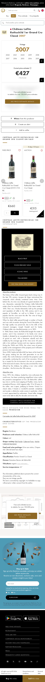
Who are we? (10, 635)
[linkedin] (31, 661)
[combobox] (7, 213)
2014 (30, 58)
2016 (15, 58)
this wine (11, 678)
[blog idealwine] (37, 661)
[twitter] (13, 661)
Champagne (34, 5)
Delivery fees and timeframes (17, 643)
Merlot (37, 441)
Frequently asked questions (17, 655)
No (14, 592)
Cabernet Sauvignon (10, 444)
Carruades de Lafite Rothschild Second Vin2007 (19, 416)
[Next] (42, 181)
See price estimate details (22, 101)
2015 (22, 58)
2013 (37, 58)
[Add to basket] (15, 213)
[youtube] (25, 661)
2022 (8, 55)
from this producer (24, 118)
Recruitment (10, 631)
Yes (9, 592)
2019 (30, 55)
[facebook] (7, 661)
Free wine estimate (13, 627)
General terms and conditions (28, 672)
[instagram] (19, 661)
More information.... (23, 464)
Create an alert (24, 124)
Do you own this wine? (23, 284)
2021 (15, 55)
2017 (7, 58)
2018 (37, 55)
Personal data (40, 672)
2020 (22, 55)
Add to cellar (24, 130)
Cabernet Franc (28, 441)
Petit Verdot (18, 441)
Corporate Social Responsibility (18, 639)
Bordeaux (25, 5)
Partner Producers (13, 647)
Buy (7, 16)
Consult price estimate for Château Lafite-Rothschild (22, 401)
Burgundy (18, 5)
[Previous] (3, 181)
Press (7, 651)
